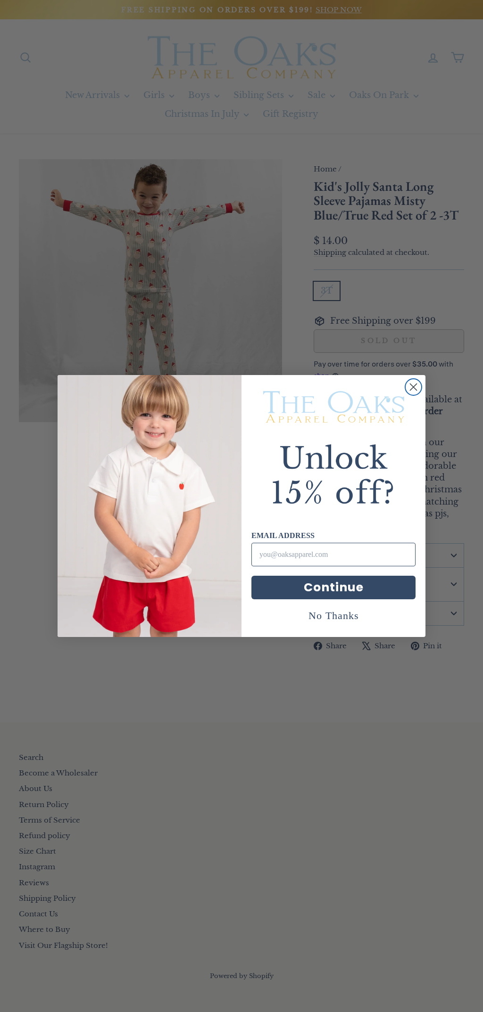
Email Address (283, 535)
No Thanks (333, 615)
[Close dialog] (413, 387)
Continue (334, 587)
